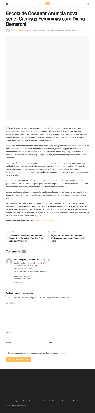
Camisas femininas (57, 30)
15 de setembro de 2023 (38, 30)
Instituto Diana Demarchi (18, 406)
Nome (9, 332)
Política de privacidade (31, 401)
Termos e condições (12, 401)
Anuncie (76, 401)
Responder (19, 282)
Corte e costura (70, 30)
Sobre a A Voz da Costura (60, 401)
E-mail (9, 342)
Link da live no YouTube (43, 220)
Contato (45, 401)
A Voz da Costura (19, 30)
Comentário (11, 303)
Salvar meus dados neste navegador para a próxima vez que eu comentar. (37, 353)
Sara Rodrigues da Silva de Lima (27, 259)
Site (50, 342)
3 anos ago (46, 260)
